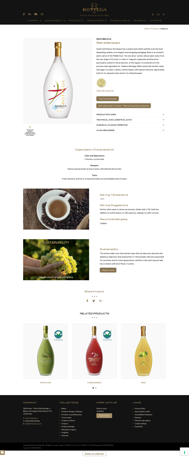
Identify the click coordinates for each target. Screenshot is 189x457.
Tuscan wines (66, 417)
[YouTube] (35, 14)
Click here (104, 416)
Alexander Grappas (68, 430)
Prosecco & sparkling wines (71, 415)
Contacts (156, 20)
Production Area (106, 114)
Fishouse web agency (143, 420)
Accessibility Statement (143, 415)
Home (146, 28)
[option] (45, 354)
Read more (108, 270)
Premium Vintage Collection (71, 411)
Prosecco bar (118, 20)
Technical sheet (107, 98)
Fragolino (65, 432)
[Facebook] (24, 14)
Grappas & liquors (68, 420)
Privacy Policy (140, 409)
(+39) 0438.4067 (31, 418)
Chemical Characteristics (112, 125)
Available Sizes (105, 130)
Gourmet (64, 435)
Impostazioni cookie (142, 411)
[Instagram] (42, 14)
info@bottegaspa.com (33, 424)
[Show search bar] (163, 14)
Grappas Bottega (67, 426)
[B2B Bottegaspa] (153, 14)
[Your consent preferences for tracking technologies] (184, 452)
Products (75, 20)
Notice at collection (94, 454)
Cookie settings (140, 424)
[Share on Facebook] (87, 301)
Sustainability (53, 20)
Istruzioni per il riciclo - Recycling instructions (123, 105)
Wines (63, 409)
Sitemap (138, 417)
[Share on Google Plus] (100, 301)
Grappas (64, 424)
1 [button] (93, 388)
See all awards (105, 90)
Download (139, 426)
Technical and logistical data (114, 120)
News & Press (95, 20)
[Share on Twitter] (94, 301)
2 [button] (95, 388)
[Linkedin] (29, 14)
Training (138, 20)
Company (33, 20)
